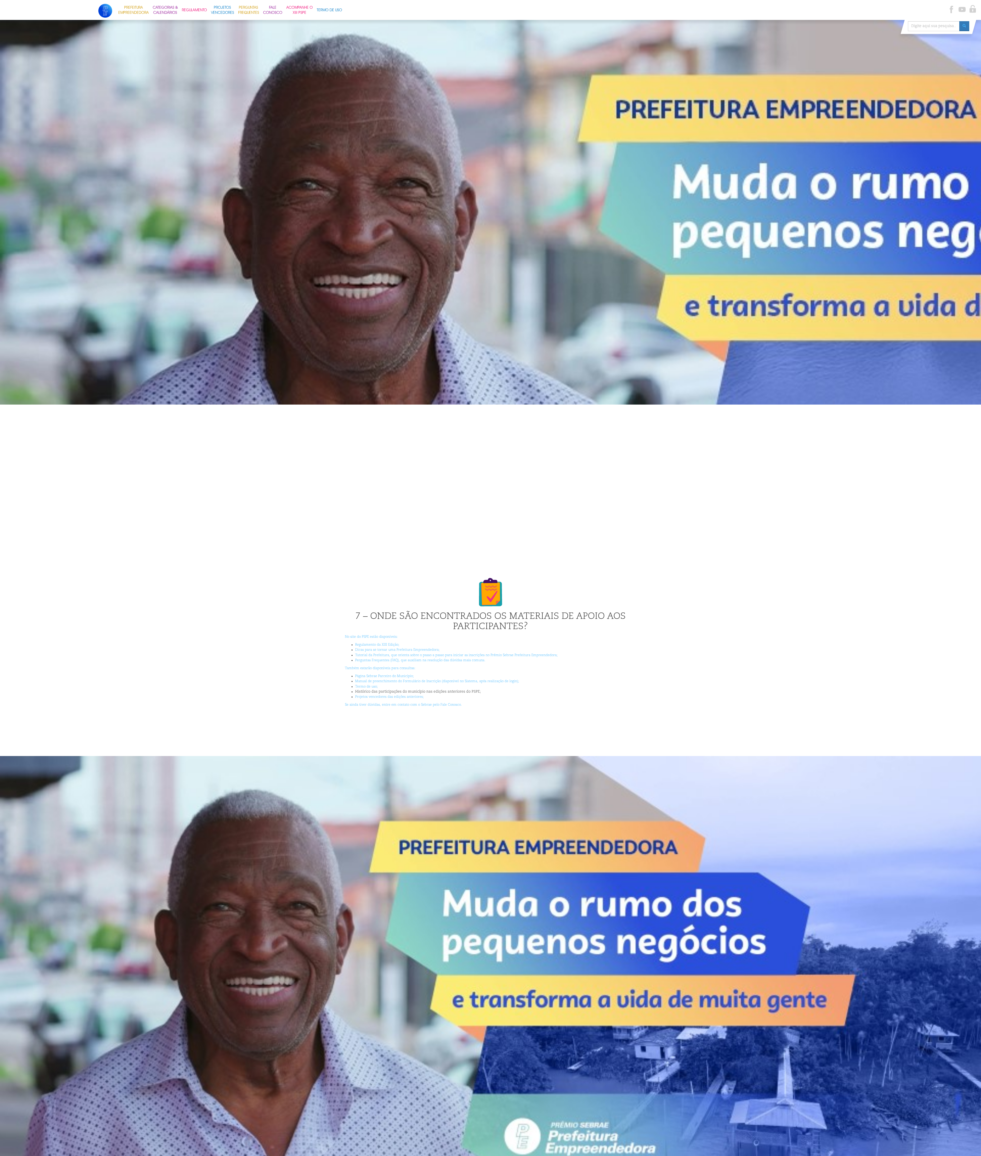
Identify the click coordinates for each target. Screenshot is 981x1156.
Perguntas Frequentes (248, 9)
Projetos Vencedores (222, 9)
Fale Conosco (272, 9)
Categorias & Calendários (165, 9)
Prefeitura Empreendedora (133, 9)
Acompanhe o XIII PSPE (299, 9)
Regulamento (194, 9)
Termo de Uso (329, 9)
